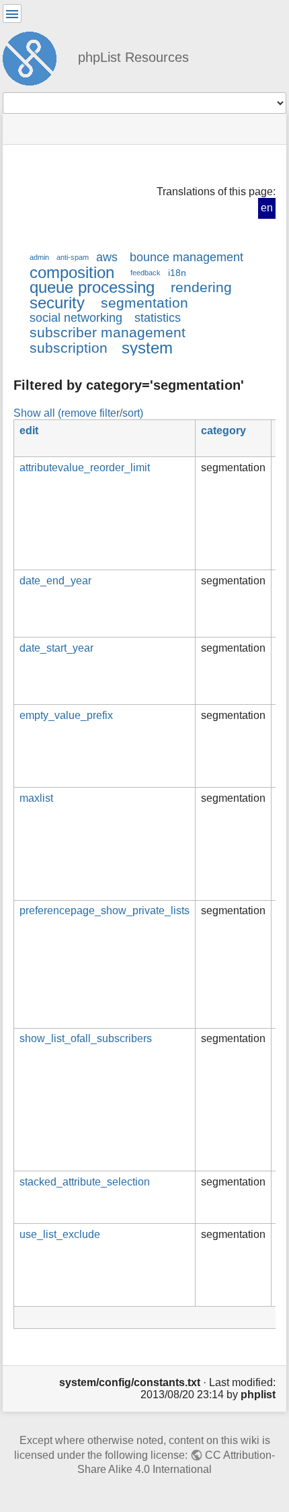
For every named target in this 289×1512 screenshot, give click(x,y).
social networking (76, 317)
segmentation (144, 302)
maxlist (36, 798)
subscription (69, 347)
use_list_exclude (59, 1234)
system (147, 348)
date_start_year (56, 648)
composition (72, 272)
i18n (177, 272)
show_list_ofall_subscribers (85, 1038)
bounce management (186, 257)
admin (39, 257)
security (57, 303)
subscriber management (107, 332)
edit (28, 430)
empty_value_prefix (66, 715)
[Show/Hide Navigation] (12, 13)
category (223, 430)
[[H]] (35, 56)
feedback (145, 273)
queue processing (92, 287)
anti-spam (72, 257)
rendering (201, 287)
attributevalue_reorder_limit (84, 467)
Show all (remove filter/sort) (78, 413)
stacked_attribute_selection (84, 1182)
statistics (157, 317)
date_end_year (55, 580)
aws (107, 257)
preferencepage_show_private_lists (104, 910)
